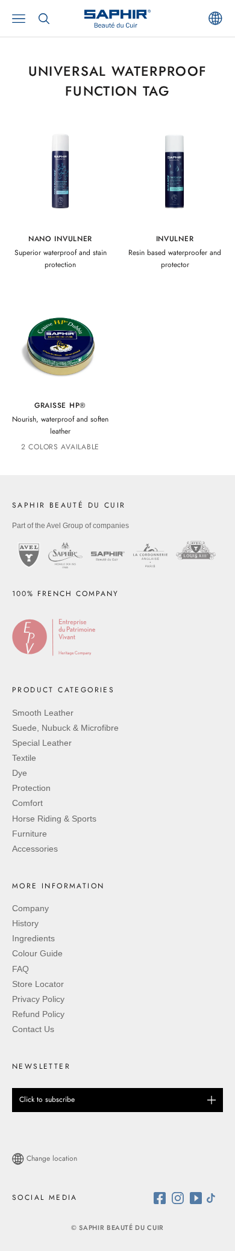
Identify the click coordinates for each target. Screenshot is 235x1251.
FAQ (20, 969)
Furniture (29, 833)
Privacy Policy (38, 999)
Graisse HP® (60, 405)
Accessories (35, 848)
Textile (24, 758)
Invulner (175, 238)
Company (30, 908)
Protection (31, 788)
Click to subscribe (47, 1099)
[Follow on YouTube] (197, 1198)
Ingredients (33, 938)
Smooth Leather (43, 713)
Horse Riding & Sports (54, 818)
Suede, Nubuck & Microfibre (65, 728)
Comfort (27, 803)
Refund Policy (38, 1014)
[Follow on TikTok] (214, 1198)
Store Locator (38, 984)
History (25, 923)
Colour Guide (37, 953)
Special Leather (42, 743)
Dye (19, 773)
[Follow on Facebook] (163, 1198)
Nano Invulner (60, 238)
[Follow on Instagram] (181, 1198)
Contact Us (33, 1029)
